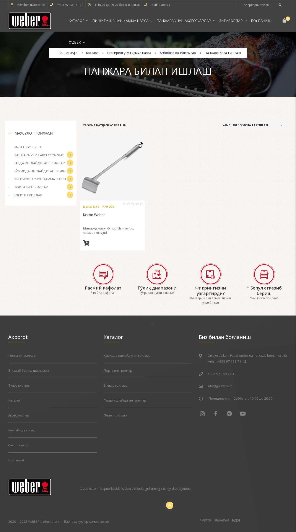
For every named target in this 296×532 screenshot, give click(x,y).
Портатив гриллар (31, 187)
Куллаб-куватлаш (21, 430)
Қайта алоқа (160, 5)
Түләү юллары (19, 385)
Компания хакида (21, 355)
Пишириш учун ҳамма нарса (120, 21)
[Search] (281, 5)
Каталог (76, 21)
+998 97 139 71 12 (70, 5)
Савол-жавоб (18, 445)
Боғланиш (261, 21)
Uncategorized (27, 147)
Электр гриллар (28, 195)
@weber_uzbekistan (31, 5)
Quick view (117, 206)
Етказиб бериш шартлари (28, 370)
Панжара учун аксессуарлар (184, 21)
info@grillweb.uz (220, 386)
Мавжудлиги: (94, 228)
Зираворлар (231, 21)
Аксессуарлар (18, 415)
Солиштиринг (107, 206)
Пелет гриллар (115, 415)
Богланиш (16, 460)
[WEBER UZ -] (29, 20)
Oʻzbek (75, 42)
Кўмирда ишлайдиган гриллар (42, 171)
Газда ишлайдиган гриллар (39, 163)
